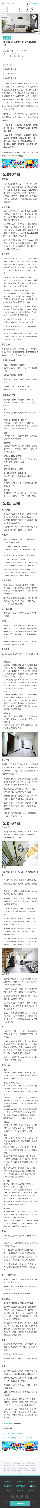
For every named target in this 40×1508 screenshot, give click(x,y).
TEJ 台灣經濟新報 (30, 1463)
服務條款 (32, 1482)
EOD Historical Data (9, 1465)
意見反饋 (20, 1482)
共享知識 (32, 1491)
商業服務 (20, 1491)
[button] (13, 166)
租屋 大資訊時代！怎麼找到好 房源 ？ (19, 1438)
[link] (20, 164)
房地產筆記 (7, 1423)
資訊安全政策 (20, 1486)
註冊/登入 (35, 3)
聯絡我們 (8, 1482)
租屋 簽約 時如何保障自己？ (15, 1433)
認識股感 (8, 1491)
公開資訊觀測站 (19, 1465)
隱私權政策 (8, 1486)
